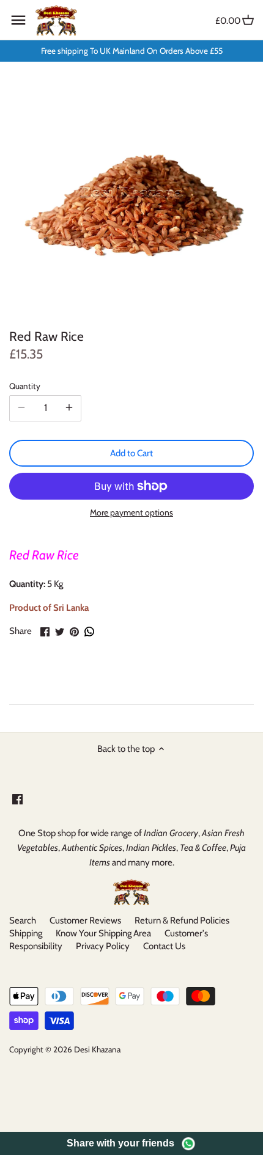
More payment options (131, 512)
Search (22, 920)
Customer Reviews (85, 920)
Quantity (24, 386)
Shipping (25, 933)
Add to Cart (131, 453)
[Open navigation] (18, 20)
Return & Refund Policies (182, 920)
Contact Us (164, 946)
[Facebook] (17, 798)
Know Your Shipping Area (103, 933)
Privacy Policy (103, 946)
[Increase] (69, 408)
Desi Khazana (97, 1049)
